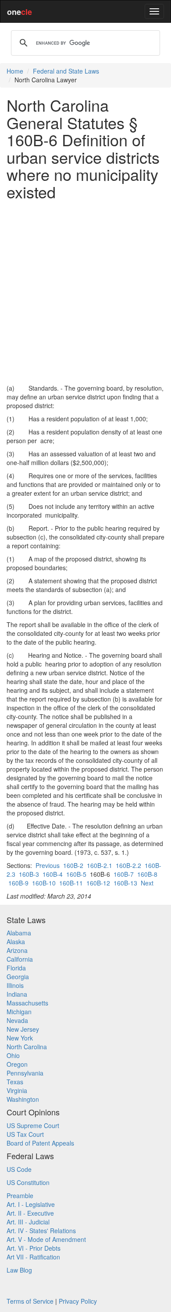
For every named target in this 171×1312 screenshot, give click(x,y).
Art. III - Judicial (28, 1221)
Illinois (15, 985)
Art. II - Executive (30, 1213)
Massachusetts (27, 1002)
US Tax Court (25, 1134)
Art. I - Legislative (31, 1204)
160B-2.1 (99, 865)
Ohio (13, 1055)
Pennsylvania (25, 1073)
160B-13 (125, 882)
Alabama (19, 932)
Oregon (17, 1064)
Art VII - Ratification (33, 1256)
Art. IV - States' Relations (41, 1230)
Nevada (17, 1020)
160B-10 (44, 882)
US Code (19, 1169)
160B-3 (29, 874)
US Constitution (28, 1182)
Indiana (17, 994)
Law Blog (19, 1270)
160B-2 (73, 865)
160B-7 (124, 874)
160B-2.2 (128, 865)
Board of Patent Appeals (40, 1143)
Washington (23, 1099)
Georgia (18, 976)
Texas (15, 1081)
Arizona (17, 950)
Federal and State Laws (66, 71)
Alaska (16, 941)
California (20, 959)
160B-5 (76, 874)
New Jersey (23, 1029)
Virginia (17, 1090)
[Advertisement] (85, 292)
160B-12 (98, 882)
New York (20, 1037)
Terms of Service (30, 1301)
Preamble (20, 1195)
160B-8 (147, 874)
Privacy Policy (78, 1301)
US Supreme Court (33, 1125)
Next (147, 882)
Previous (48, 865)
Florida (16, 967)
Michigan (19, 1011)
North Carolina (27, 1046)
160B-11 (71, 882)
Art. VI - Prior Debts (34, 1248)
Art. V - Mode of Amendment (46, 1239)
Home (15, 71)
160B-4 (53, 874)
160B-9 (18, 882)
